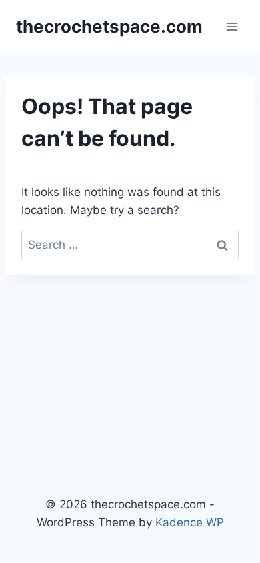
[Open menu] (231, 26)
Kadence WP (189, 522)
